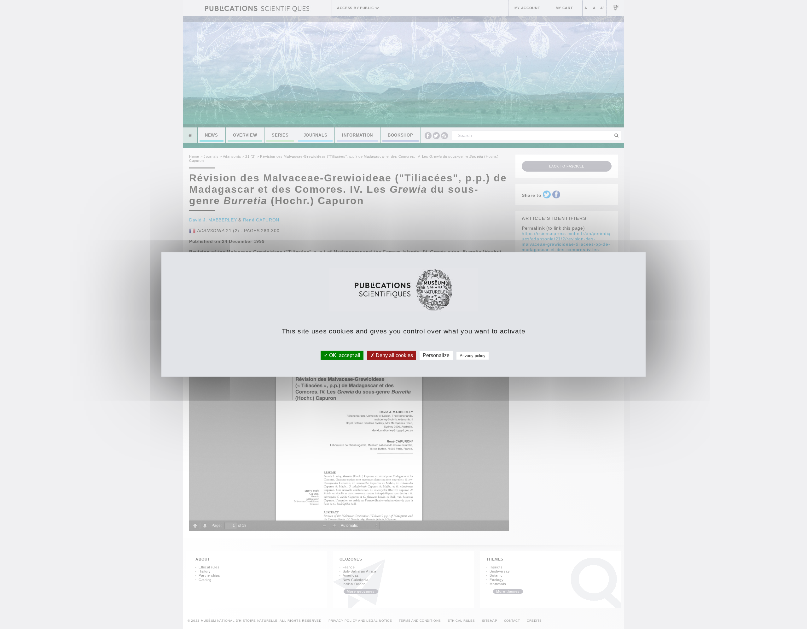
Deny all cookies (393, 355)
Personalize (436, 355)
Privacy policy (472, 355)
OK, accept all (344, 355)
